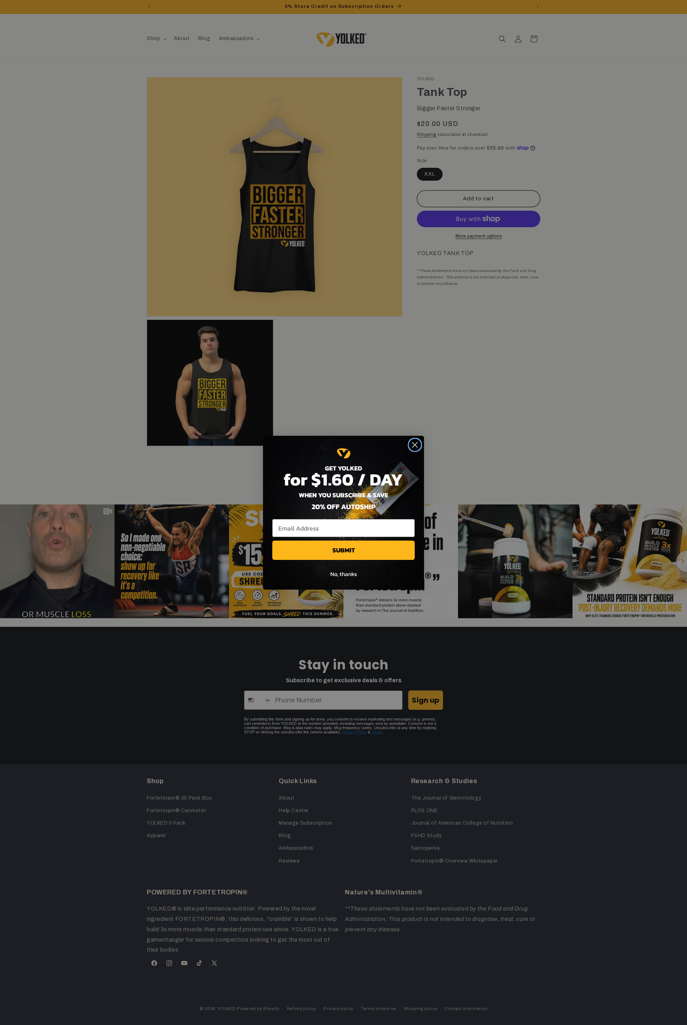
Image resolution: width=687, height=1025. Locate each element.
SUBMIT (343, 550)
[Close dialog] (415, 445)
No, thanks (343, 574)
